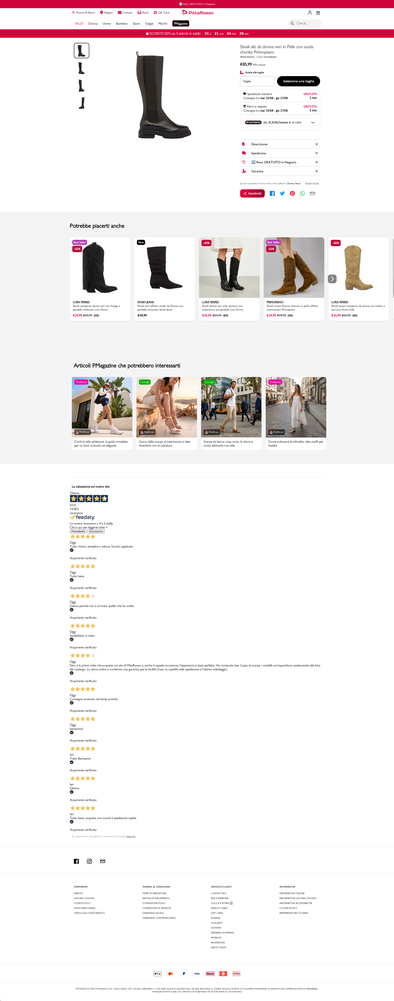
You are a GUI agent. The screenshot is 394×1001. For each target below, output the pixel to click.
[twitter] (282, 193)
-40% (206, 243)
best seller (79, 242)
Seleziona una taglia (298, 81)
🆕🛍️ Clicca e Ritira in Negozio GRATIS (197, 4)
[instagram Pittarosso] (89, 861)
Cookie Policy (288, 908)
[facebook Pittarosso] (76, 861)
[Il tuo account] (310, 12)
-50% (77, 249)
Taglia (247, 81)
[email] (312, 193)
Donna (290, 183)
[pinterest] (292, 193)
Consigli (144, 382)
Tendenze (81, 382)
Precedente (78, 531)
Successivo (96, 531)
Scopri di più (312, 183)
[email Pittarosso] (102, 861)
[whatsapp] (302, 193)
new (141, 242)
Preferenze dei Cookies (293, 913)
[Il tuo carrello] (318, 13)
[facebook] (272, 193)
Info (314, 97)
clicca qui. (131, 836)
